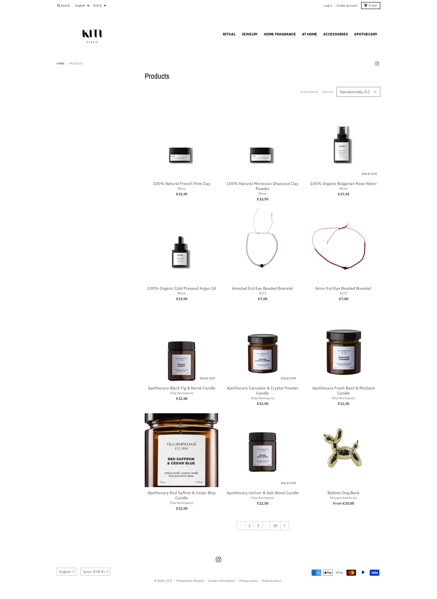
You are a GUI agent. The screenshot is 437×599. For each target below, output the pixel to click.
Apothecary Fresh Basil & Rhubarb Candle (343, 390)
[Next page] (284, 526)
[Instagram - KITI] (377, 63)
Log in (328, 5)
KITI (169, 581)
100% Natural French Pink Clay (181, 183)
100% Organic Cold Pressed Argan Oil (181, 288)
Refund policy (271, 581)
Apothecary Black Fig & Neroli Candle (181, 387)
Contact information (221, 581)
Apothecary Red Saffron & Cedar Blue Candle (182, 495)
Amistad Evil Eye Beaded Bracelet (262, 288)
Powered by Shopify (190, 581)
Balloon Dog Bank (343, 492)
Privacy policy (248, 581)
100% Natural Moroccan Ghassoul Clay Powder (262, 186)
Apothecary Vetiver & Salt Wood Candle (263, 492)
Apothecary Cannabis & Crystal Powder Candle (262, 390)
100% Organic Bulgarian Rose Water (343, 183)
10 (275, 525)
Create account (347, 5)
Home (60, 63)
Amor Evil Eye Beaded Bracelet (343, 288)
